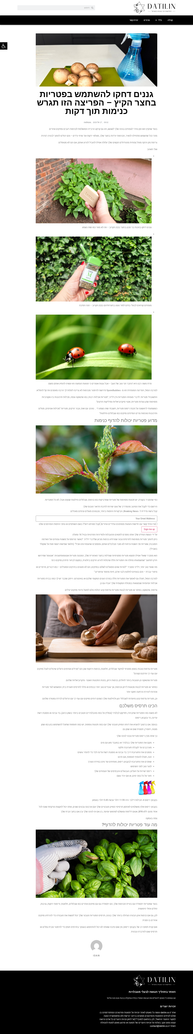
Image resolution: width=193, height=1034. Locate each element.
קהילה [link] (170, 20)
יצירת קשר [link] (133, 20)
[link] (3, 46)
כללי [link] (160, 20)
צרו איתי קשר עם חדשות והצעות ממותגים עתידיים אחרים (128, 524)
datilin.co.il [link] (166, 1012)
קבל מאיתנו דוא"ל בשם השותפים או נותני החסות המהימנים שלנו (69, 524)
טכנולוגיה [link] (87, 122)
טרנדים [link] (147, 20)
